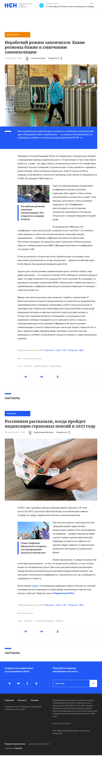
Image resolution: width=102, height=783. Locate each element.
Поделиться (53, 58)
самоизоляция (40, 366)
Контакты (22, 700)
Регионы (28, 366)
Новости (49, 350)
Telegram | (73, 350)
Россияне (28, 621)
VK (64, 350)
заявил (34, 585)
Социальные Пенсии (44, 621)
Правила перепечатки (15, 744)
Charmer (18, 748)
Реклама (35, 700)
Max (81, 350)
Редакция (9, 700)
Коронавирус (55, 366)
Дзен (58, 350)
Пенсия (59, 621)
